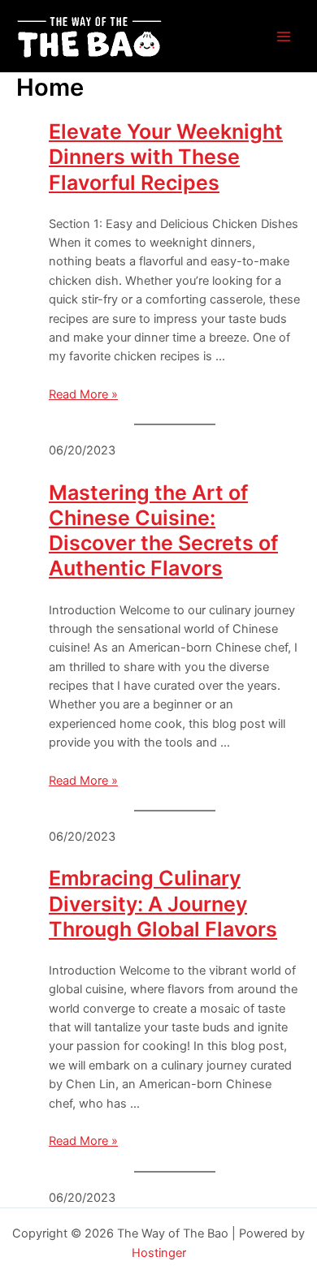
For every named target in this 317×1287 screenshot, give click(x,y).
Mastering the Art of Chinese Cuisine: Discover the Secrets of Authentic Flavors (163, 530)
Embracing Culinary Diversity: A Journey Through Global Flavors (163, 903)
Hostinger (159, 1253)
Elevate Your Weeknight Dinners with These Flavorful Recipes (166, 157)
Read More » (83, 394)
